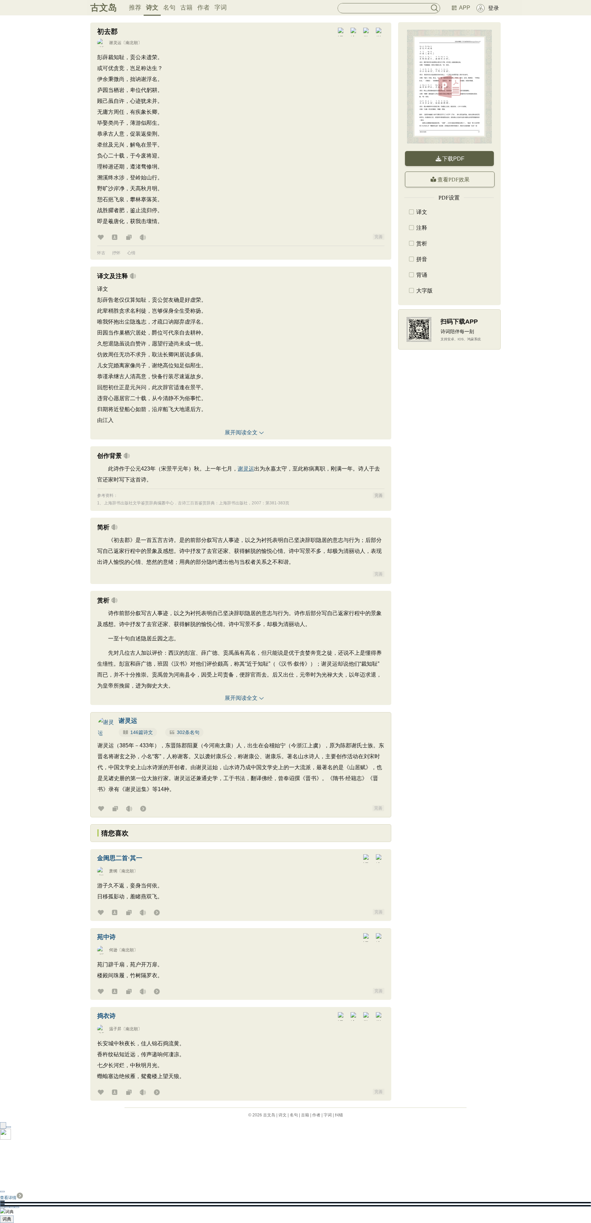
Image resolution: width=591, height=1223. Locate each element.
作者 (203, 7)
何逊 (113, 950)
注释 (421, 228)
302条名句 (188, 732)
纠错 (339, 1115)
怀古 (101, 252)
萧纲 (113, 871)
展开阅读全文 (241, 432)
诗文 (152, 7)
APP (464, 8)
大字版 (424, 291)
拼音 (421, 259)
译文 (421, 212)
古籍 (186, 7)
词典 (6, 1219)
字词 (220, 7)
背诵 (421, 275)
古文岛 (103, 7)
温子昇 (115, 1029)
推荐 (135, 7)
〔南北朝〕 (131, 42)
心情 (131, 252)
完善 (379, 236)
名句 (169, 7)
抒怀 (116, 252)
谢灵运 (115, 42)
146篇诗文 (141, 732)
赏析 (421, 243)
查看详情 (8, 1197)
